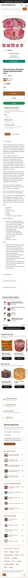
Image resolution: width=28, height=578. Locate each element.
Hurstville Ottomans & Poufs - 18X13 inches (19, 354)
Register (11, 567)
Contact (6, 552)
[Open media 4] (17, 45)
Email (5, 114)
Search (24, 9)
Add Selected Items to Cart (14, 328)
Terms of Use (7, 558)
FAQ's (22, 555)
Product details (7, 141)
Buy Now (14, 98)
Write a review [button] (14, 61)
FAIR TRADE (14, 558)
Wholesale (19, 561)
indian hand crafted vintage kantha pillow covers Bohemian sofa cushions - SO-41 (6, 354)
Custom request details (9, 124)
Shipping (11, 552)
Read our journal (16, 432)
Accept (4, 574)
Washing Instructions (8, 555)
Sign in (5, 567)
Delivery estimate (8, 274)
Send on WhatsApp (16, 134)
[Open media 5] (22, 45)
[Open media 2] (8, 45)
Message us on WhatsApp (9, 444)
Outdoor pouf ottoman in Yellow (19, 382)
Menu (21, 5)
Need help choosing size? (10, 287)
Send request (7, 134)
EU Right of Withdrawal (9, 564)
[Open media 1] (4, 45)
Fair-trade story (7, 435)
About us (17, 555)
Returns (17, 552)
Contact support (7, 432)
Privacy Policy (7, 561)
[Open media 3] (13, 45)
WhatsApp (14, 103)
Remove (5, 304)
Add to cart (14, 93)
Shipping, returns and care (10, 281)
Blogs (13, 561)
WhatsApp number (8, 119)
